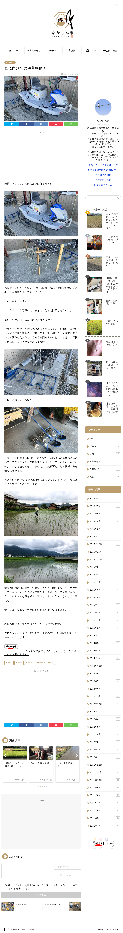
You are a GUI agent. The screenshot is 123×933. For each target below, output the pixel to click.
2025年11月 (104, 552)
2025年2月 (104, 620)
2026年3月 (104, 529)
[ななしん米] (61, 38)
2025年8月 (104, 575)
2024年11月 (104, 635)
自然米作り (35, 50)
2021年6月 (104, 810)
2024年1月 (104, 658)
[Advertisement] (41, 156)
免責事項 (33, 929)
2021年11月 (104, 772)
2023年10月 (104, 666)
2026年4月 (104, 521)
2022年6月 (104, 719)
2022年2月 (104, 750)
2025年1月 (104, 628)
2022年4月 (104, 734)
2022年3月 (104, 742)
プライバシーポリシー (16, 929)
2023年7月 (104, 681)
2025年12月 (104, 544)
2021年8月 (104, 795)
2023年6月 (104, 689)
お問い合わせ (111, 51)
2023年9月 (104, 674)
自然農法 (42, 663)
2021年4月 (104, 826)
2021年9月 (104, 788)
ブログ (92, 50)
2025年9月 (104, 567)
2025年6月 (104, 590)
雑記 (73, 50)
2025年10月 (104, 559)
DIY (104, 439)
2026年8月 (104, 498)
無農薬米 (30, 663)
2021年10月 (104, 780)
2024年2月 (104, 651)
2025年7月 (104, 582)
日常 (54, 50)
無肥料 (9, 663)
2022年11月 (104, 712)
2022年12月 (104, 704)
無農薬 (19, 663)
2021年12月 (104, 765)
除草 (51, 663)
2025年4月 (104, 605)
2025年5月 (104, 597)
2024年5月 (104, 643)
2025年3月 (104, 613)
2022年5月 (104, 727)
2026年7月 (104, 506)
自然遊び (104, 469)
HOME (15, 50)
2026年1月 (104, 537)
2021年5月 (104, 818)
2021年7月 (104, 803)
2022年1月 (104, 757)
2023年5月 (104, 696)
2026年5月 (104, 514)
